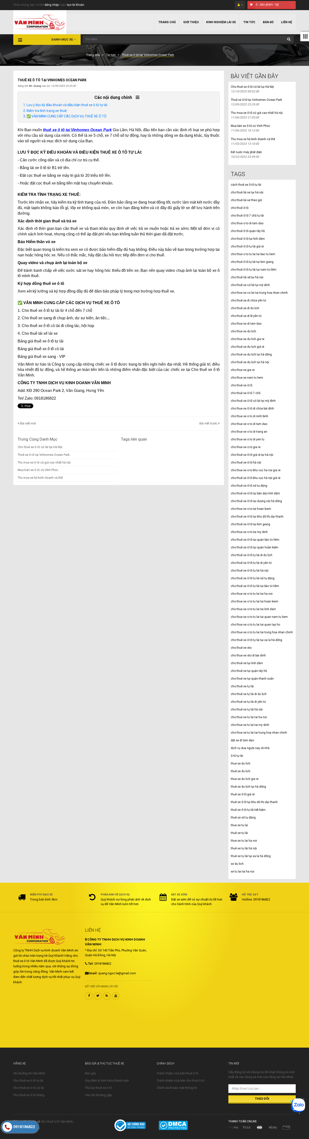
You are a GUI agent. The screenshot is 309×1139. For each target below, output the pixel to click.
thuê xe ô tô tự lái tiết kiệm (248, 810)
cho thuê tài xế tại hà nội (247, 277)
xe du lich (237, 864)
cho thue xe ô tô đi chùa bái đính (252, 408)
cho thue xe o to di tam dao (249, 424)
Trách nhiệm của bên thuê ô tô (177, 1073)
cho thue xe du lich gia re (247, 339)
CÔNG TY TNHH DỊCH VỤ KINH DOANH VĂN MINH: (115, 942)
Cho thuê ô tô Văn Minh (57, 1121)
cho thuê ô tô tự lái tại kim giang (252, 262)
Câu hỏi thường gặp (98, 1095)
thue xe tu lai (239, 825)
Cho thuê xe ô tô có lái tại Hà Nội (40, 447)
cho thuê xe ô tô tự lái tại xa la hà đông (256, 640)
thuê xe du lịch (240, 771)
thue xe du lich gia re (245, 779)
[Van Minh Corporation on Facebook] (89, 996)
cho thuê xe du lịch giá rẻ (247, 346)
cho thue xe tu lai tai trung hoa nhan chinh (259, 732)
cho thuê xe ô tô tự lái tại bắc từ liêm (255, 586)
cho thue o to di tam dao (247, 223)
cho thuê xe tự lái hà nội (247, 709)
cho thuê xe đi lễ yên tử (246, 316)
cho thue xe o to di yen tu (247, 439)
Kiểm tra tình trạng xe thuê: (47, 111)
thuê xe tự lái (239, 833)
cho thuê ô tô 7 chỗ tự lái (247, 215)
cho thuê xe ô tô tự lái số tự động (252, 578)
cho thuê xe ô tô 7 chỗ (245, 393)
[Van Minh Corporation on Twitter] (98, 996)
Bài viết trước (208, 423)
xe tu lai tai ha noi (242, 871)
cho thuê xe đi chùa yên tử (248, 300)
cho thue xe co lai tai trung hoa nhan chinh (259, 292)
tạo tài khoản (75, 5)
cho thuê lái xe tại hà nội (247, 192)
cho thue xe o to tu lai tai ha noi (252, 593)
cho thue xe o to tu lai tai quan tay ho (255, 624)
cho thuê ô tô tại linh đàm (248, 238)
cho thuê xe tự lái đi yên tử (248, 701)
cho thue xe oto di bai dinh (248, 655)
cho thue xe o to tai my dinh (249, 532)
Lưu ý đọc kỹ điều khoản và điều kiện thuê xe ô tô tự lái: (67, 105)
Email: (93, 973)
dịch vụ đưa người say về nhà (250, 748)
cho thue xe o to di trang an (249, 431)
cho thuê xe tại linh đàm (247, 663)
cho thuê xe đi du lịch (245, 308)
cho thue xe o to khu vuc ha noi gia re (256, 470)
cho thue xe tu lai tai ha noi (249, 717)
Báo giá (90, 1073)
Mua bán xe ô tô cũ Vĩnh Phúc (38, 470)
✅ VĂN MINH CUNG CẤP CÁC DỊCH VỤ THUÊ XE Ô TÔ (66, 116)
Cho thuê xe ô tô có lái (28, 1088)
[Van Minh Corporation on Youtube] (115, 996)
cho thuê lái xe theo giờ (246, 200)
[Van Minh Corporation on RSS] (107, 996)
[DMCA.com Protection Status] (173, 1125)
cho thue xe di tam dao (246, 323)
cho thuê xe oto (241, 647)
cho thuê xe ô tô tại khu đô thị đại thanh (257, 516)
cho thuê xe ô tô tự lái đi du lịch (251, 555)
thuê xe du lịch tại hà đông (248, 786)
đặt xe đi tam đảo (242, 740)
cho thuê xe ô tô (241, 385)
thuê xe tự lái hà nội (244, 848)
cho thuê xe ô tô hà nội (246, 462)
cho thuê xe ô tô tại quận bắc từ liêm (255, 539)
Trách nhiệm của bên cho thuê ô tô (180, 1080)
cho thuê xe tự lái (242, 686)
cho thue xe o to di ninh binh (249, 416)
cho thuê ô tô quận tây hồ (248, 231)
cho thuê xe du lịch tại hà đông (251, 354)
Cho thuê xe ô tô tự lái (28, 1080)
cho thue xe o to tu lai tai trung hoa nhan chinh (262, 632)
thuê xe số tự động (243, 817)
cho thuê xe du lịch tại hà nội (250, 362)
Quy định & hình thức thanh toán (107, 1080)
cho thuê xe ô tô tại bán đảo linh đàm (255, 493)
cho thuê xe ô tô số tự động (249, 485)
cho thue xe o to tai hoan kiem (251, 509)
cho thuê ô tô (239, 208)
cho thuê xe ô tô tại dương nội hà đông (256, 501)
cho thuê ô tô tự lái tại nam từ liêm (253, 269)
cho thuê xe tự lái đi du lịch (249, 694)
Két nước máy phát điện (246, 152)
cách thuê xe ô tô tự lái (246, 184)
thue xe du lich (240, 763)
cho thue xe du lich (243, 331)
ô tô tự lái (237, 755)
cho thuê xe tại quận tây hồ (249, 671)
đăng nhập (52, 5)
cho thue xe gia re (243, 370)
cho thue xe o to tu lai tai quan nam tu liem (259, 617)
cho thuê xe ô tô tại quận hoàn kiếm (254, 547)
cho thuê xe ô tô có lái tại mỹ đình (253, 400)
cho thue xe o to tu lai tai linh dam (253, 609)
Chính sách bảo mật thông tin (177, 1088)
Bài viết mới (27, 423)
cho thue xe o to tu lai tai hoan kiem (254, 601)
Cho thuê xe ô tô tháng (28, 1095)
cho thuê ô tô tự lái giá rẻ (247, 246)
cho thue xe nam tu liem (247, 377)
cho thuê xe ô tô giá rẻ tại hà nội (252, 455)
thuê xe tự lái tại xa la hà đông (251, 856)
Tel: (90, 963)
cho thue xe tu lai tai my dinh (250, 725)
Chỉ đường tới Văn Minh (29, 1073)
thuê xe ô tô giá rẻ (242, 794)
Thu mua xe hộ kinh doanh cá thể (40, 477)
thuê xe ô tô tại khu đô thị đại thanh (254, 802)
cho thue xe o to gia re (245, 447)
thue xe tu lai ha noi (244, 840)
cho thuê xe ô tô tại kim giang (250, 524)
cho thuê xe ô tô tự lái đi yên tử (251, 563)
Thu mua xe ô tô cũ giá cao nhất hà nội (44, 462)
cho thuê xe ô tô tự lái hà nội (249, 570)
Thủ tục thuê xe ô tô (98, 1088)
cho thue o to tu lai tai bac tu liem (253, 254)
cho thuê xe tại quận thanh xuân (252, 678)
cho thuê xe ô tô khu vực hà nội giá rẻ (255, 478)
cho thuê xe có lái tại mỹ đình (250, 285)
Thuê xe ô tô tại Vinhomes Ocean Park (44, 455)
